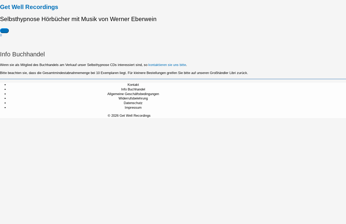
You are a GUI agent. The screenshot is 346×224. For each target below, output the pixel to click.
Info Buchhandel (133, 89)
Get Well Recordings (29, 7)
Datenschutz (133, 103)
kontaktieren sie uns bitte (167, 65)
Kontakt (133, 85)
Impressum (133, 107)
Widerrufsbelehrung (133, 98)
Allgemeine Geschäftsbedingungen (133, 94)
